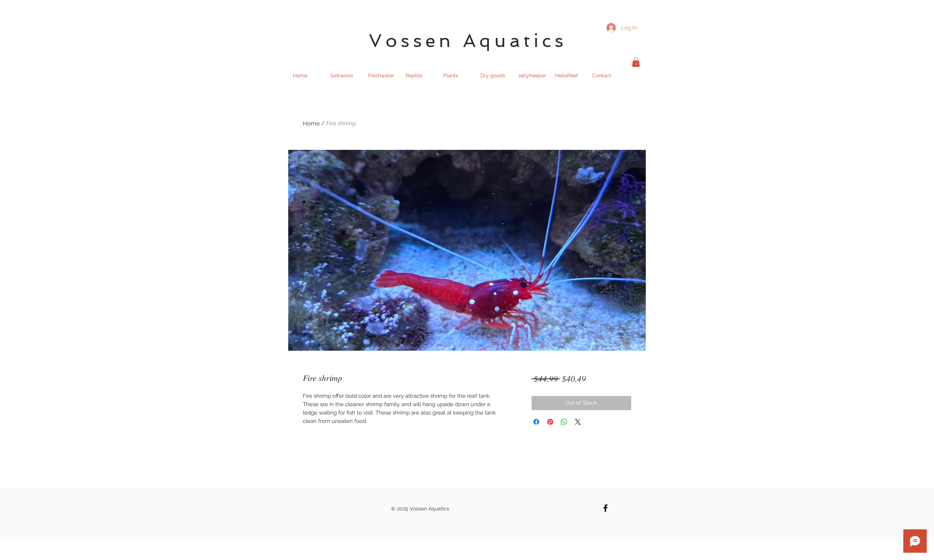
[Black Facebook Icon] (605, 508)
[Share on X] (578, 421)
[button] (636, 62)
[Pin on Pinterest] (550, 421)
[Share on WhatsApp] (564, 421)
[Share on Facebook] (536, 421)
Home (311, 123)
